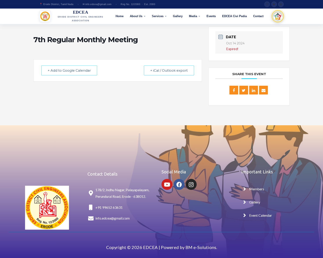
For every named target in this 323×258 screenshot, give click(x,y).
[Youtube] (167, 184)
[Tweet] (243, 90)
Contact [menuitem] (258, 16)
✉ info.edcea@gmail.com (97, 4)
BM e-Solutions (200, 247)
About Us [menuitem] (136, 16)
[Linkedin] (253, 90)
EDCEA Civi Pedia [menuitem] (234, 16)
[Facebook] (179, 184)
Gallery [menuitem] (178, 16)
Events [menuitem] (211, 16)
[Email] (263, 90)
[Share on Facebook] (233, 90)
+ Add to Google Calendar (69, 70)
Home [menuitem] (119, 16)
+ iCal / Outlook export (169, 70)
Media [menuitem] (193, 16)
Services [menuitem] (157, 16)
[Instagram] (191, 184)
